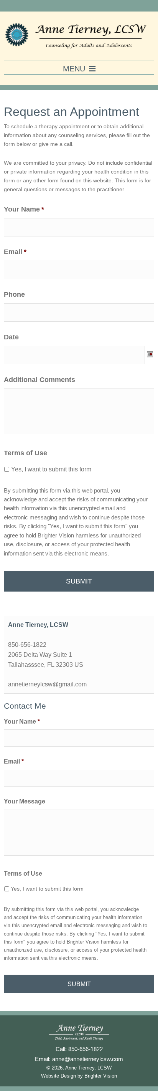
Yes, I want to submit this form (51, 469)
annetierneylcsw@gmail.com (47, 684)
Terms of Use (25, 453)
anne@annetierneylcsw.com (87, 1059)
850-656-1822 (27, 644)
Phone (14, 294)
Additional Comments (39, 380)
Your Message (24, 801)
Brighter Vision (100, 1076)
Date (11, 337)
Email (15, 252)
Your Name (24, 209)
